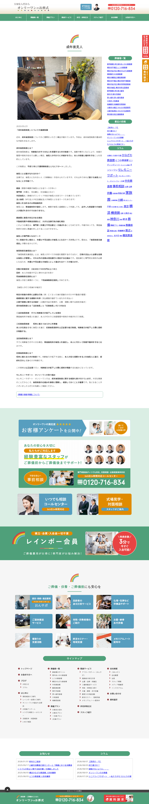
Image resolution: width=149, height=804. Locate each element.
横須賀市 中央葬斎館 (114, 74)
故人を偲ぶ (120, 207)
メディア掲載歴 (117, 685)
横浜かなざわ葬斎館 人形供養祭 (42, 772)
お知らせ (26, 684)
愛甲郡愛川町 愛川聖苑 (115, 91)
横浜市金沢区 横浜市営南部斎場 (118, 84)
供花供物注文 (85, 706)
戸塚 (109, 206)
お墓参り (110, 155)
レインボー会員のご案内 (32, 699)
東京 (126, 206)
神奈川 (114, 219)
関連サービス (66, 17)
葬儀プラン (50, 17)
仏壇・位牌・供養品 (89, 681)
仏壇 (126, 187)
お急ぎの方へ (130, 17)
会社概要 (115, 675)
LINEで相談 (27, 722)
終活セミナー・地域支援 (91, 697)
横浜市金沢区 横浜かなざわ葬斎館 (119, 71)
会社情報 (114, 17)
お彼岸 (115, 155)
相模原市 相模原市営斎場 (116, 104)
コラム (25, 687)
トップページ (26, 668)
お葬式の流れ (57, 710)
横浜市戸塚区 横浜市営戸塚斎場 (118, 81)
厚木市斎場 (56, 691)
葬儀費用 (121, 230)
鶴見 (121, 236)
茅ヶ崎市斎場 (57, 694)
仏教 (130, 186)
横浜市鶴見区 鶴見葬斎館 (116, 77)
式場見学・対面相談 (30, 718)
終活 (125, 219)
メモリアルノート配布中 (91, 700)
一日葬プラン (57, 716)
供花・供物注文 (82, 17)
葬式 (127, 230)
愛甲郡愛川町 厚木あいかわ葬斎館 (119, 64)
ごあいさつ (116, 672)
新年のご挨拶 (34, 761)
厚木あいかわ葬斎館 (59, 675)
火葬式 (126, 213)
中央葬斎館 (56, 685)
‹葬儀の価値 (23, 394)
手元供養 (113, 207)
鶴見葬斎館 (56, 688)
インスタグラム (117, 688)
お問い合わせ (115, 693)
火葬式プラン (57, 713)
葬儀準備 (122, 225)
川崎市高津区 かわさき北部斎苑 (118, 111)
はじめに (18, 17)
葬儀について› (34, 394)
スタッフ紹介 (98, 17)
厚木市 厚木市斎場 (114, 94)
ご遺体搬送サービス (89, 685)
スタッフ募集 (116, 681)
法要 (121, 213)
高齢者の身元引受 (88, 678)
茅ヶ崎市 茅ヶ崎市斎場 (115, 97)
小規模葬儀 (114, 200)
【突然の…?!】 (113, 127)
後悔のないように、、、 (116, 134)
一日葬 (122, 181)
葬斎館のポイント (58, 672)
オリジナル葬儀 (125, 165)
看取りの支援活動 (88, 694)
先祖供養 (115, 193)
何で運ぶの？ (112, 131)
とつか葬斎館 (122, 160)
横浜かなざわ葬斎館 (59, 681)
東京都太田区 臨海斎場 (115, 114)
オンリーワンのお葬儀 (115, 137)
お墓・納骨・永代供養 (90, 691)
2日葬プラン (56, 719)
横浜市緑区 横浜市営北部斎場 (118, 87)
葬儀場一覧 (34, 17)
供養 (109, 193)
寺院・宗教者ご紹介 (89, 688)
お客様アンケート (29, 709)
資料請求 (113, 699)
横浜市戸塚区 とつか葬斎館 (117, 67)
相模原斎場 (56, 700)
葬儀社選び (113, 231)
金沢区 (116, 235)
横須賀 (115, 213)
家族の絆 (121, 193)
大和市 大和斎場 (113, 101)
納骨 (121, 219)
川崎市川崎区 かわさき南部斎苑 (118, 108)
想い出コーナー (127, 200)
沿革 (113, 678)
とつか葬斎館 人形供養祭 (39, 776)
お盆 (119, 155)
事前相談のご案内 (29, 696)
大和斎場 (55, 697)
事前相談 (118, 186)
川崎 (120, 199)
